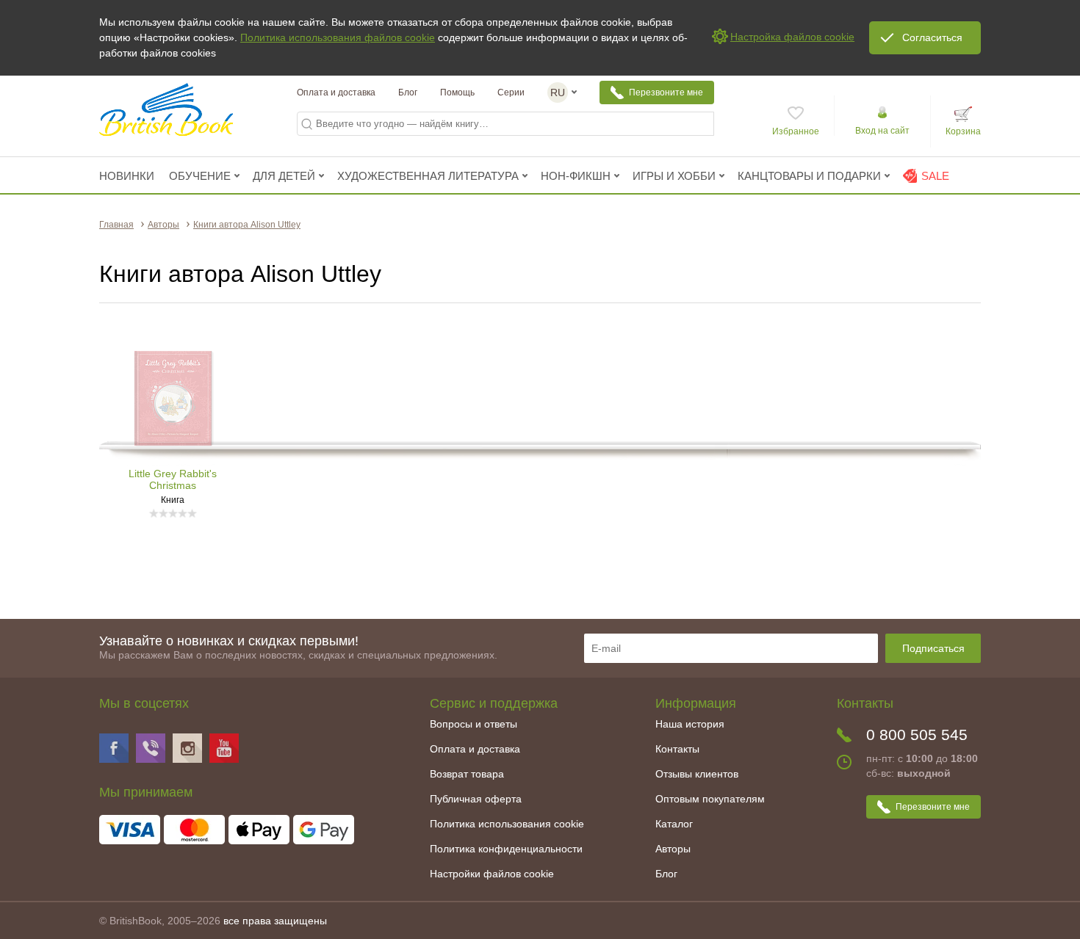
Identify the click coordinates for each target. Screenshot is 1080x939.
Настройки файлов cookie (492, 874)
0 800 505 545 (917, 734)
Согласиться (932, 37)
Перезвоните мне (666, 92)
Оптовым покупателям (710, 799)
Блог (407, 92)
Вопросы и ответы (473, 724)
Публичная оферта (476, 799)
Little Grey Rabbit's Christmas (173, 479)
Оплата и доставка (336, 92)
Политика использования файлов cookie (337, 37)
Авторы (673, 849)
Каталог (674, 824)
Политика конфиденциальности (506, 849)
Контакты (677, 749)
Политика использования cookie (507, 824)
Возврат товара (467, 774)
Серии (511, 92)
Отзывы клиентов (696, 774)
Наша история (689, 724)
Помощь (457, 92)
